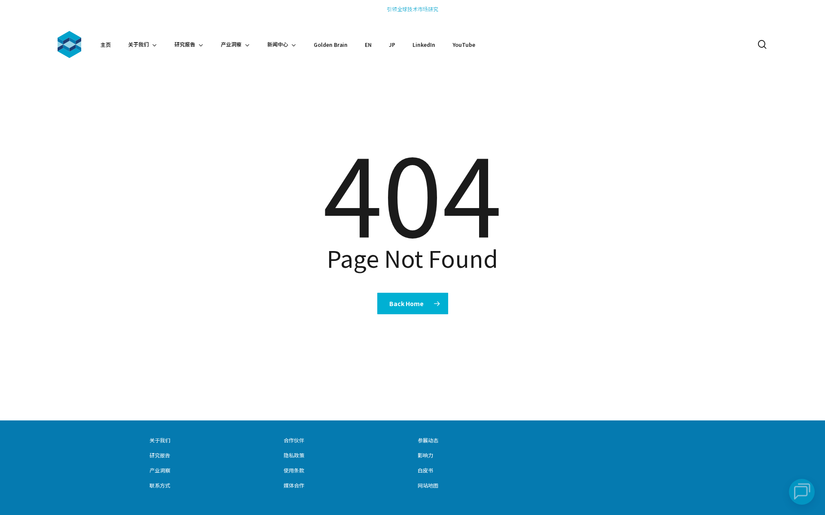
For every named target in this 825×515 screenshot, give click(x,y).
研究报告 (160, 455)
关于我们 (160, 440)
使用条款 (294, 470)
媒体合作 (294, 485)
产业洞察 (160, 470)
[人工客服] (802, 492)
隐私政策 (294, 455)
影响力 (425, 455)
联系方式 (160, 485)
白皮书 (425, 470)
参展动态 (428, 440)
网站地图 (428, 485)
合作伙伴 (294, 440)
